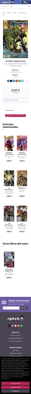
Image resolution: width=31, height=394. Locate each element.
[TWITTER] (9, 325)
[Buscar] (29, 6)
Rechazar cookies (15, 387)
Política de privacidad (15, 356)
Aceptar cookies (15, 383)
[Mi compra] (24, 2)
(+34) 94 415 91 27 (15, 335)
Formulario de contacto (15, 341)
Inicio (4, 13)
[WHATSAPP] (21, 325)
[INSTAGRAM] (12, 325)
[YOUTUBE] (18, 325)
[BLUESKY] (15, 325)
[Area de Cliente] (26, 2)
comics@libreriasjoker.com (15, 338)
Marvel (9, 13)
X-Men (14, 13)
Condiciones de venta (16, 353)
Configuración (15, 391)
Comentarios (9, 110)
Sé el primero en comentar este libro (15, 115)
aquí (9, 378)
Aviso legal (15, 350)
